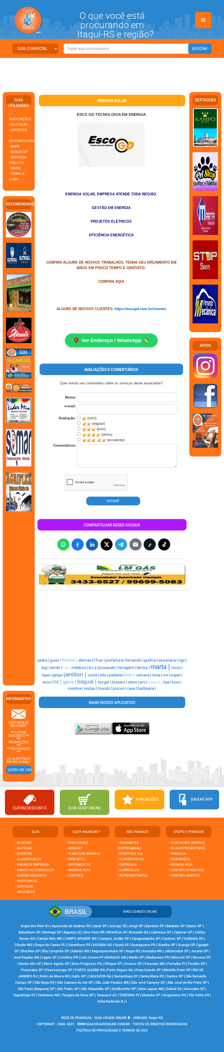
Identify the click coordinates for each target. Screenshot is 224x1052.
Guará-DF (122, 945)
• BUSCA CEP (18, 152)
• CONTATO (74, 875)
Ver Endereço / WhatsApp (111, 340)
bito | (104, 675)
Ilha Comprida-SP (55, 951)
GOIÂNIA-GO (102, 945)
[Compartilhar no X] (107, 544)
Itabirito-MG (80, 951)
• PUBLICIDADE (77, 843)
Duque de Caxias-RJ (50, 945)
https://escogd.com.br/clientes (140, 309)
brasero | (120, 682)
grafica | (151, 660)
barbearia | (147, 688)
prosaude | (108, 667)
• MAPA (14, 146)
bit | (58, 682)
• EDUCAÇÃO (18, 124)
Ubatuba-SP (151, 995)
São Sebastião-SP (95, 989)
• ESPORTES (18, 130)
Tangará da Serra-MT (78, 995)
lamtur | (144, 667)
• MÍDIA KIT (74, 848)
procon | (120, 688)
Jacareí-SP (199, 951)
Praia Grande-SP (148, 970)
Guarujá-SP (186, 945)
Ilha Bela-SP (30, 951)
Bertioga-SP (52, 932)
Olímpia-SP (113, 964)
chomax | (69, 660)
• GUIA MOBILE (179, 859)
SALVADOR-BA (99, 976)
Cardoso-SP (172, 939)
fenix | (130, 675)
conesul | (155, 682)
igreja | (58, 675)
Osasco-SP (133, 964)
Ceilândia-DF (193, 939)
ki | (91, 667)
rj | (96, 667)
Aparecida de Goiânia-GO (71, 926)
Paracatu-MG (155, 964)
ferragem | (127, 667)
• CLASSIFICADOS (28, 859)
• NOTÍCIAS (23, 848)
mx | (167, 675)
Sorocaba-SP (194, 989)
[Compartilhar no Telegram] (121, 544)
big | (45, 667)
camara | (144, 675)
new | (67, 668)
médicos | (80, 667)
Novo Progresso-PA (87, 964)
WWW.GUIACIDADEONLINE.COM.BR (103, 1024)
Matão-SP (136, 957)
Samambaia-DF (126, 976)
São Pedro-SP (68, 989)
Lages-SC (49, 957)
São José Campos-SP (148, 983)
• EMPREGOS (127, 865)
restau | (91, 688)
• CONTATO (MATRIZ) (184, 875)
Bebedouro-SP (30, 932)
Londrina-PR (68, 957)
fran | (100, 660)
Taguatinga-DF (24, 995)
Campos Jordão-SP (114, 939)
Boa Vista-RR (94, 932)
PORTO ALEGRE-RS (90, 970)
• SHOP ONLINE (26, 881)
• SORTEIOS (24, 886)
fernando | (134, 660)
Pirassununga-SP (58, 970)
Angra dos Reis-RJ (34, 926)
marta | (161, 666)
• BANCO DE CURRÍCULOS (34, 870)
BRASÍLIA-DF (117, 932)
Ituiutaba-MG (152, 951)
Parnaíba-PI (176, 964)
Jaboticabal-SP (176, 951)
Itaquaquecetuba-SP (107, 951)
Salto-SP (79, 976)
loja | (167, 682)
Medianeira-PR (157, 957)
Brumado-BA (139, 932)
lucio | (176, 682)
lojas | (47, 675)
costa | (94, 675)
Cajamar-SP (183, 932)
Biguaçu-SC (73, 932)
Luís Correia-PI (92, 957)
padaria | (116, 675)
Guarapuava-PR (143, 945)
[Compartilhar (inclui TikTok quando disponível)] (164, 544)
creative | (76, 688)
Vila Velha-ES (198, 995)
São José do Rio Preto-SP (187, 983)
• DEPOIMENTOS (78, 865)
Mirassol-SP (181, 957)
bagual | (87, 682)
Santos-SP (175, 976)
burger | (105, 682)
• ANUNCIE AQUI (78, 870)
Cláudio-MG (23, 945)
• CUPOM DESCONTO (31, 875)
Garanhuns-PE (79, 945)
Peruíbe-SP (196, 964)
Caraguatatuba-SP (146, 939)
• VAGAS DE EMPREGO (32, 865)
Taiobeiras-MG (49, 995)
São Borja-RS (44, 983)
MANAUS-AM (115, 957)
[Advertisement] (112, 73)
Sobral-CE (174, 989)
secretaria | (168, 660)
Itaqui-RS (133, 951)
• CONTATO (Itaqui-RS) (186, 870)
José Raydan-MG (26, 957)
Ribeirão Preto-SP (177, 970)
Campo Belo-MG (49, 939)
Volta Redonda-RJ (111, 1001)
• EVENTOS (23, 854)
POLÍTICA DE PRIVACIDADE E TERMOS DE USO (112, 1030)
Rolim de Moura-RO (55, 976)
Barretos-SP (155, 926)
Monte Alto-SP (30, 964)
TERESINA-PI (129, 995)
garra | (70, 682)
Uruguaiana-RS (174, 995)
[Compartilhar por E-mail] (135, 544)
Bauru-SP (194, 926)
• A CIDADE (23, 843)
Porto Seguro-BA (120, 970)
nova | (157, 675)
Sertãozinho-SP (124, 989)
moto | (177, 667)
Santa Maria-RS (152, 976)
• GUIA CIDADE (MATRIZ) (187, 843)
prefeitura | (115, 660)
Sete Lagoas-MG (151, 989)
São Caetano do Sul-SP (75, 983)
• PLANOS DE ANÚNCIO (83, 854)
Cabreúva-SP (161, 932)
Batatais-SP (176, 926)
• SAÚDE (15, 168)
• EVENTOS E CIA (130, 854)
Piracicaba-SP (32, 970)
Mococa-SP (202, 957)
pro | (144, 682)
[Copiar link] (150, 544)
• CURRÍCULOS (128, 870)
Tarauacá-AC (107, 995)
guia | (55, 660)
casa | (132, 688)
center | (56, 667)
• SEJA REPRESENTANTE (187, 848)
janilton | (76, 674)
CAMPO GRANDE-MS (80, 939)
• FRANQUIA (178, 854)
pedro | (43, 660)
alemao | (86, 660)
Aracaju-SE (118, 926)
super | (176, 675)
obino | (134, 682)
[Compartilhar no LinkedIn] (92, 544)
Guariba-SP (166, 945)
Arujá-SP (136, 926)
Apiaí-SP (100, 926)
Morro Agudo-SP (56, 964)
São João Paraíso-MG (112, 983)
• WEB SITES (75, 859)
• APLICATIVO (25, 892)
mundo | (105, 688)
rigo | (182, 660)
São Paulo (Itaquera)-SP (36, 989)
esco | (48, 682)
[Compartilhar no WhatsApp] (63, 544)
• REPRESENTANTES (132, 875)
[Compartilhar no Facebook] (78, 544)
